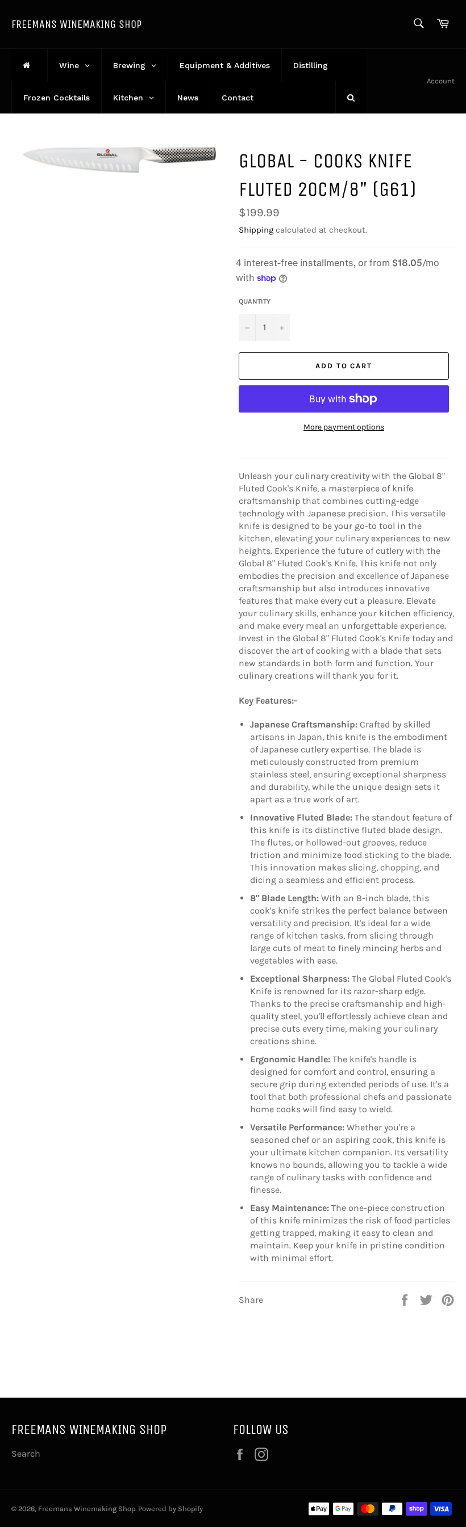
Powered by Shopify (170, 1508)
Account (441, 81)
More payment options (343, 427)
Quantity (255, 301)
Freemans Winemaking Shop (76, 24)
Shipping (256, 230)
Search (25, 1453)
